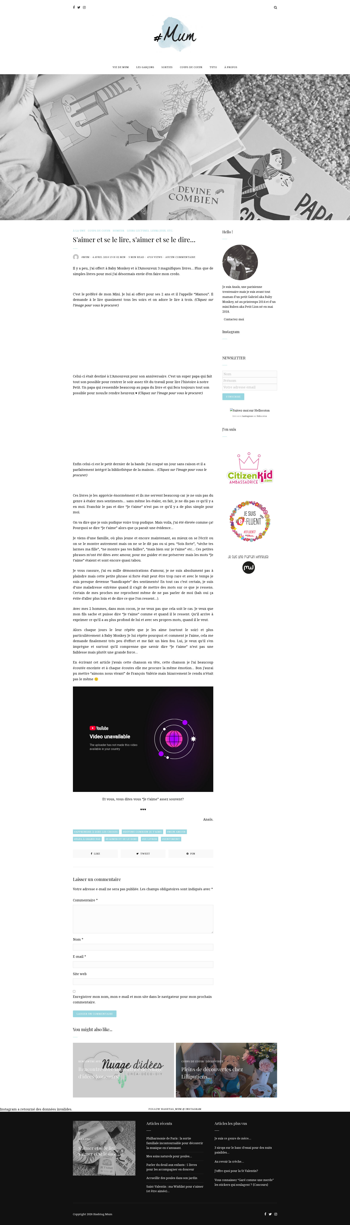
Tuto (213, 67)
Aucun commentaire (180, 257)
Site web (80, 974)
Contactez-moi (234, 319)
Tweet (145, 853)
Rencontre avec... (91, 1061)
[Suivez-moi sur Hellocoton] (250, 410)
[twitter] (78, 7)
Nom (78, 939)
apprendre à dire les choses (97, 831)
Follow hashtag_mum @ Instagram (175, 1109)
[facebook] (74, 7)
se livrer (150, 839)
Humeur (118, 230)
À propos (230, 67)
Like (96, 853)
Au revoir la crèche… (229, 1162)
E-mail (79, 956)
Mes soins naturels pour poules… (169, 1156)
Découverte (214, 1061)
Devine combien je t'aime (143, 831)
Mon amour (177, 831)
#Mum (85, 257)
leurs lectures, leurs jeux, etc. (150, 230)
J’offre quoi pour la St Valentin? (236, 1171)
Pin (192, 853)
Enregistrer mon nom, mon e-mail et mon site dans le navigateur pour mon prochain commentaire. (142, 999)
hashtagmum (247, 416)
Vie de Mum (121, 67)
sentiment (172, 839)
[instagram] (84, 7)
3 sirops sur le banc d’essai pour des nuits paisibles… (243, 1150)
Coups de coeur (191, 67)
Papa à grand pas (88, 839)
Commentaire (85, 900)
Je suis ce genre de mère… (233, 1138)
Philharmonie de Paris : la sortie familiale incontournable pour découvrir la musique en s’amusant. (174, 1143)
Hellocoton (262, 416)
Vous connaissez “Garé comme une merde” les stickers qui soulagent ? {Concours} (244, 1182)
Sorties (167, 67)
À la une (79, 230)
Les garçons (145, 67)
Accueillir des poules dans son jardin (171, 1178)
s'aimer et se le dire (122, 839)
